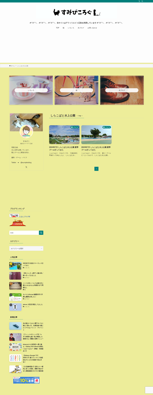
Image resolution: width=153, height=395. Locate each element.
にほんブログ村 (24, 216)
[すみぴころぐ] (76, 12)
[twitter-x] (139, 1)
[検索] (142, 1)
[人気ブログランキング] (17, 225)
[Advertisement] (76, 47)
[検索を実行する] (41, 233)
